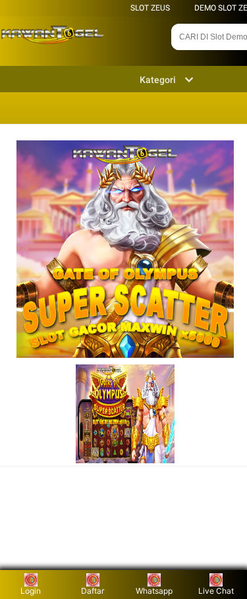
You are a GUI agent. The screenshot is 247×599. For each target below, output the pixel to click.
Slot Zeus (150, 8)
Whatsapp (154, 591)
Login (30, 591)
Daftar (92, 591)
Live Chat (216, 591)
